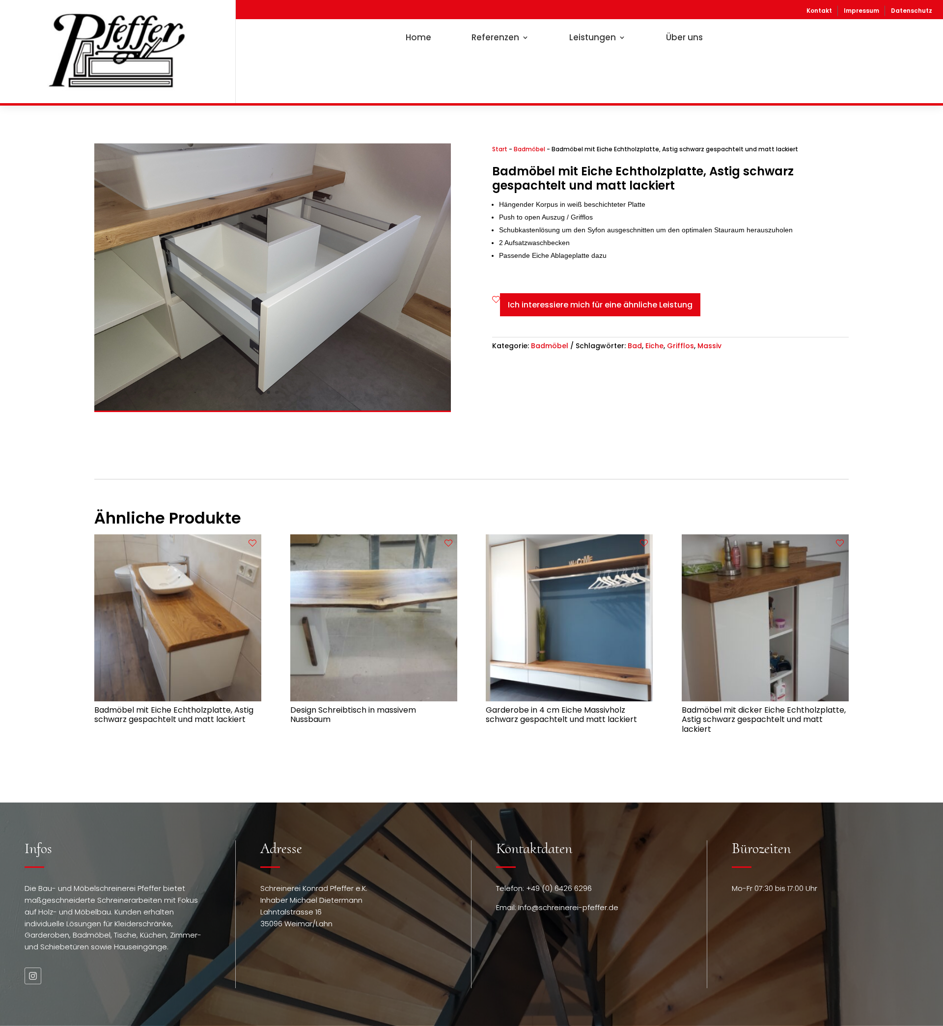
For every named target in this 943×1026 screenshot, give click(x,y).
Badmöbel (529, 149)
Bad (635, 346)
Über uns (684, 37)
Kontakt (819, 10)
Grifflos (680, 346)
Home (418, 37)
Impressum (861, 10)
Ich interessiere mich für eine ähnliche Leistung (600, 304)
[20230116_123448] (272, 408)
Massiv (709, 346)
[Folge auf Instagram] (33, 976)
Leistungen (592, 37)
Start (499, 149)
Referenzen (495, 37)
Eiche (654, 346)
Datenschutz (911, 10)
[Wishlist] (496, 300)
